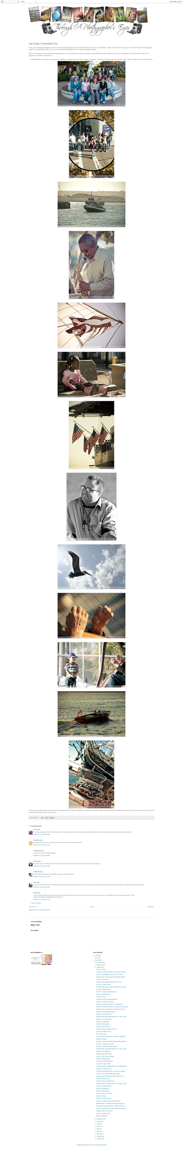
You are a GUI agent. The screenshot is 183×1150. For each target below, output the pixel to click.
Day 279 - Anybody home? (104, 1086)
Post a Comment (36, 903)
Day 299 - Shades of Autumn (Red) (106, 992)
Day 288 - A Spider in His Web (105, 1044)
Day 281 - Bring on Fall (103, 1078)
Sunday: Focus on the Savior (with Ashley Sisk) (109, 1076)
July (98, 1124)
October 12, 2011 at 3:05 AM (41, 834)
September (100, 1119)
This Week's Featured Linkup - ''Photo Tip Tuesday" (111, 972)
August (99, 1121)
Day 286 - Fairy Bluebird (103, 1051)
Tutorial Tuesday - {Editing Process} (106, 1029)
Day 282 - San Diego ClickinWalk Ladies (108, 1073)
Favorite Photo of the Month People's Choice (109, 982)
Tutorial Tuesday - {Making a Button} (106, 999)
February (99, 1136)
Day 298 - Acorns (101, 997)
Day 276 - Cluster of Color (103, 1098)
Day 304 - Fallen (101, 969)
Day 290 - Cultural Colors (103, 1031)
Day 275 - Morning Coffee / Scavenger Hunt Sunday (111, 1108)
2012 (96, 958)
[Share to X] (49, 818)
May (98, 1129)
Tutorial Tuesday (101, 1096)
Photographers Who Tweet (104, 1054)
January (99, 1139)
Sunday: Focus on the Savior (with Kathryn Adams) (110, 977)
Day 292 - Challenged (102, 1021)
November (100, 965)
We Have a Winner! (101, 1116)
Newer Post (32, 907)
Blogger (104, 1145)
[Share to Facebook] (51, 818)
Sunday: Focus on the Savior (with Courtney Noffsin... (111, 1041)
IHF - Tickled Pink (101, 1034)
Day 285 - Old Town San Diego (105, 1056)
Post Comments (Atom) (43, 910)
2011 (96, 960)
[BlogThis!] (47, 818)
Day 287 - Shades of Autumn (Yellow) (107, 1046)
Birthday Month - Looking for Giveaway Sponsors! (110, 1103)
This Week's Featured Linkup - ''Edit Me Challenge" (110, 1036)
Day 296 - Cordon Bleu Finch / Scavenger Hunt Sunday (112, 1007)
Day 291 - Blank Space (103, 1026)
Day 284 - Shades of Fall (103, 1064)
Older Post (151, 907)
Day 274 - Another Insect (103, 1113)
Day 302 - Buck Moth (102, 979)
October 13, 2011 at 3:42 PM (41, 887)
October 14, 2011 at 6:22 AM (41, 899)
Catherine (36, 871)
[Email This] (45, 818)
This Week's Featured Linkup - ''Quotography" (109, 1004)
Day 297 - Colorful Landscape (105, 1002)
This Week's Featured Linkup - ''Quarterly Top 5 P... (110, 1106)
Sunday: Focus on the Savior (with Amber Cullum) (110, 1009)
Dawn (35, 893)
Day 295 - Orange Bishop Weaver (106, 1012)
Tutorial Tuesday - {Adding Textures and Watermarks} (111, 1066)
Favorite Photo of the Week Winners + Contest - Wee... (111, 1016)
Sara (34, 882)
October (99, 967)
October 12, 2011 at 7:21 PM (41, 876)
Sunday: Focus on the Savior (104, 1111)
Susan (35, 861)
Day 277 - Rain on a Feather (104, 1093)
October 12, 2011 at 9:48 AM (41, 866)
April (98, 1131)
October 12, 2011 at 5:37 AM (41, 845)
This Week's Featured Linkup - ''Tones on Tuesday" (110, 1071)
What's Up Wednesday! (103, 994)
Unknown (36, 840)
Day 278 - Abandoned (102, 1088)
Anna (35, 829)
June (98, 1126)
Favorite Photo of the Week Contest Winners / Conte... (111, 987)
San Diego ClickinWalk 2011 (104, 1061)
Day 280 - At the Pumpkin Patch (105, 1081)
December (100, 962)
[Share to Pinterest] (53, 818)
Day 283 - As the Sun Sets (103, 1069)
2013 (96, 955)
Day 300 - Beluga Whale (103, 989)
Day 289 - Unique (101, 1039)
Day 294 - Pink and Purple (103, 1014)
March (99, 1134)
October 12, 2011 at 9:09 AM (41, 855)
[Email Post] (41, 817)
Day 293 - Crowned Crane (103, 1019)
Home (92, 907)
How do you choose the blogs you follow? (108, 1101)
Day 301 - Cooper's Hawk (103, 984)
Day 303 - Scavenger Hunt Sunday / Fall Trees (109, 974)
